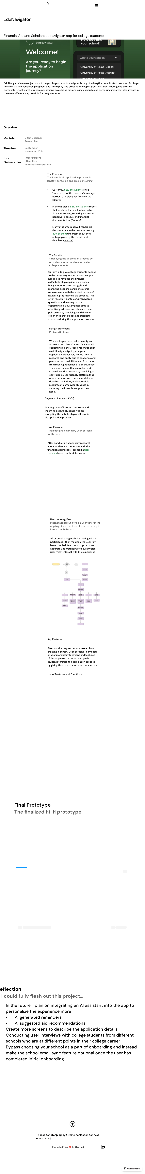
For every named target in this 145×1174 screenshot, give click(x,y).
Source (76, 220)
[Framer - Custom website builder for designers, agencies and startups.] (132, 1168)
